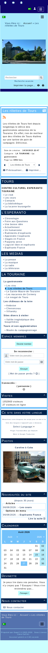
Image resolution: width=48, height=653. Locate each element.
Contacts (10, 201)
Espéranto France (15, 248)
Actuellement (12, 227)
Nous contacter (23, 601)
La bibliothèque (14, 203)
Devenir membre (24, 344)
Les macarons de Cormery (21, 294)
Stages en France (15, 239)
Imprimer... (34, 170)
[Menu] (41, 9)
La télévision (12, 268)
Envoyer (24, 369)
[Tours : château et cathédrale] (24, 51)
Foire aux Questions (16, 221)
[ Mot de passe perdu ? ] (24, 373)
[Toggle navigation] (42, 17)
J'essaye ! (24, 593)
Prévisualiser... (15, 170)
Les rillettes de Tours (20, 288)
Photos (23, 441)
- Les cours (25, 507)
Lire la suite (35, 519)
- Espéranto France (29, 515)
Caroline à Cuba (24, 447)
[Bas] (21, 2)
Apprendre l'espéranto (17, 236)
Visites (23, 395)
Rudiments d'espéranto (18, 233)
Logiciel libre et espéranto (20, 245)
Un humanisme (13, 230)
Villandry (11, 311)
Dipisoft (34, 430)
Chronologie (12, 218)
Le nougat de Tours (17, 297)
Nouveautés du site (23, 494)
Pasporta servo (13, 242)
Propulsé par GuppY (10, 632)
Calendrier (23, 525)
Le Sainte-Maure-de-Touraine (23, 291)
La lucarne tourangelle (18, 206)
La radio (9, 265)
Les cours (10, 198)
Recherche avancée (24, 81)
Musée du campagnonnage (21, 330)
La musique (11, 262)
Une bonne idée (14, 224)
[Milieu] (13, 2)
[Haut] (5, 2)
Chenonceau (13, 308)
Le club (9, 195)
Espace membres (23, 336)
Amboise (11, 305)
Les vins (11, 286)
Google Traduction (27, 434)
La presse (10, 259)
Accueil (28, 23)
